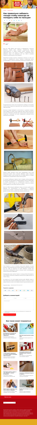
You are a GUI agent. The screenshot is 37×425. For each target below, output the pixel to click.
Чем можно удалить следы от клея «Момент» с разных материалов (9, 372)
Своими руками (7, 39)
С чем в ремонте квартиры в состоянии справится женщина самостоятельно (10, 354)
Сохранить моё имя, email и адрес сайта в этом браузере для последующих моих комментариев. (17, 312)
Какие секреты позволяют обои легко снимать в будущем (10, 389)
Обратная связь (7, 397)
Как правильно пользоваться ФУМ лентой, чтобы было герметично (9, 334)
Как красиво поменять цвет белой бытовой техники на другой (25, 353)
